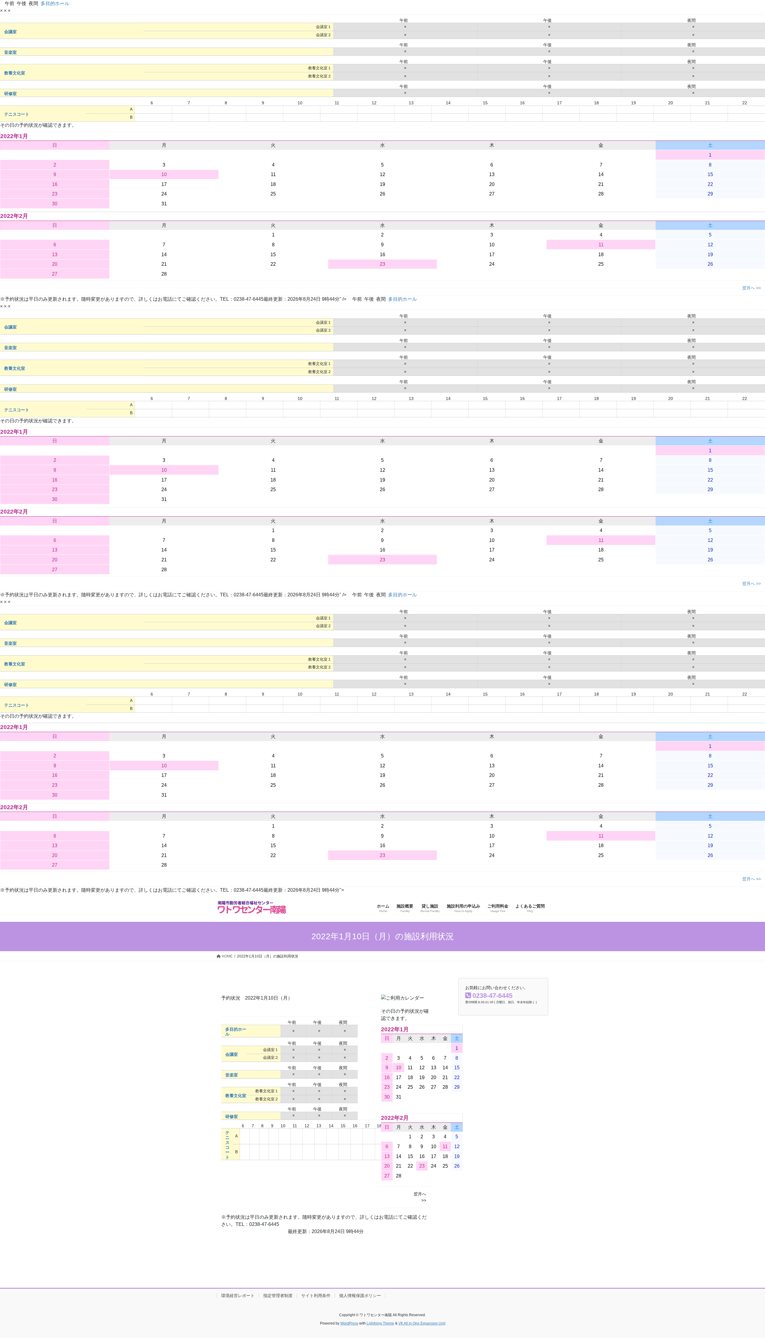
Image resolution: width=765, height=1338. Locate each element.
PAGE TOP (743, 1292)
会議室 (10, 32)
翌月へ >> (751, 287)
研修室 (10, 93)
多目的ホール (55, 3)
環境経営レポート (238, 1295)
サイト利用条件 (316, 1295)
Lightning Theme (380, 1323)
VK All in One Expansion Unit (421, 1323)
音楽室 (10, 52)
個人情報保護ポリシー (360, 1295)
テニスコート (16, 114)
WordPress (349, 1323)
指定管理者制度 (278, 1295)
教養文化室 (14, 73)
